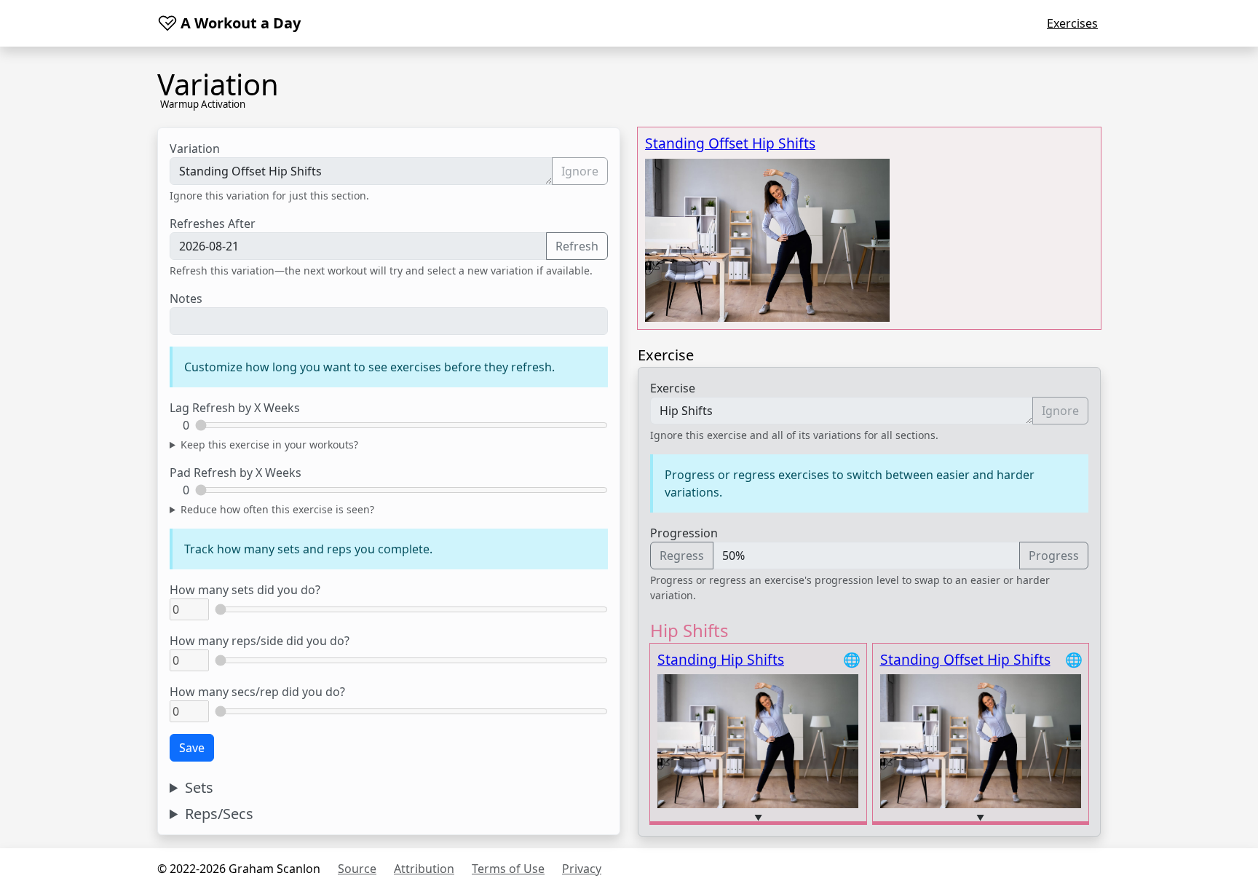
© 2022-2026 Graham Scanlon (238, 869)
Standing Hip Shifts (720, 659)
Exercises (1072, 23)
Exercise (672, 388)
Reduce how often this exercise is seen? (277, 509)
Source (357, 869)
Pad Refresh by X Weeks (235, 473)
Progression (684, 533)
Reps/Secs (219, 814)
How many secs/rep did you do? (257, 692)
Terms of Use (508, 869)
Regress (682, 556)
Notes (186, 299)
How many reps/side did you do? (259, 641)
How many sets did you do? (245, 590)
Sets (199, 788)
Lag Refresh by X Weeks (235, 408)
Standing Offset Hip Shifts (730, 143)
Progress (1054, 556)
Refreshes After (213, 224)
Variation (195, 149)
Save (192, 748)
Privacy (581, 869)
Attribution (424, 869)
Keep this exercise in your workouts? (269, 444)
